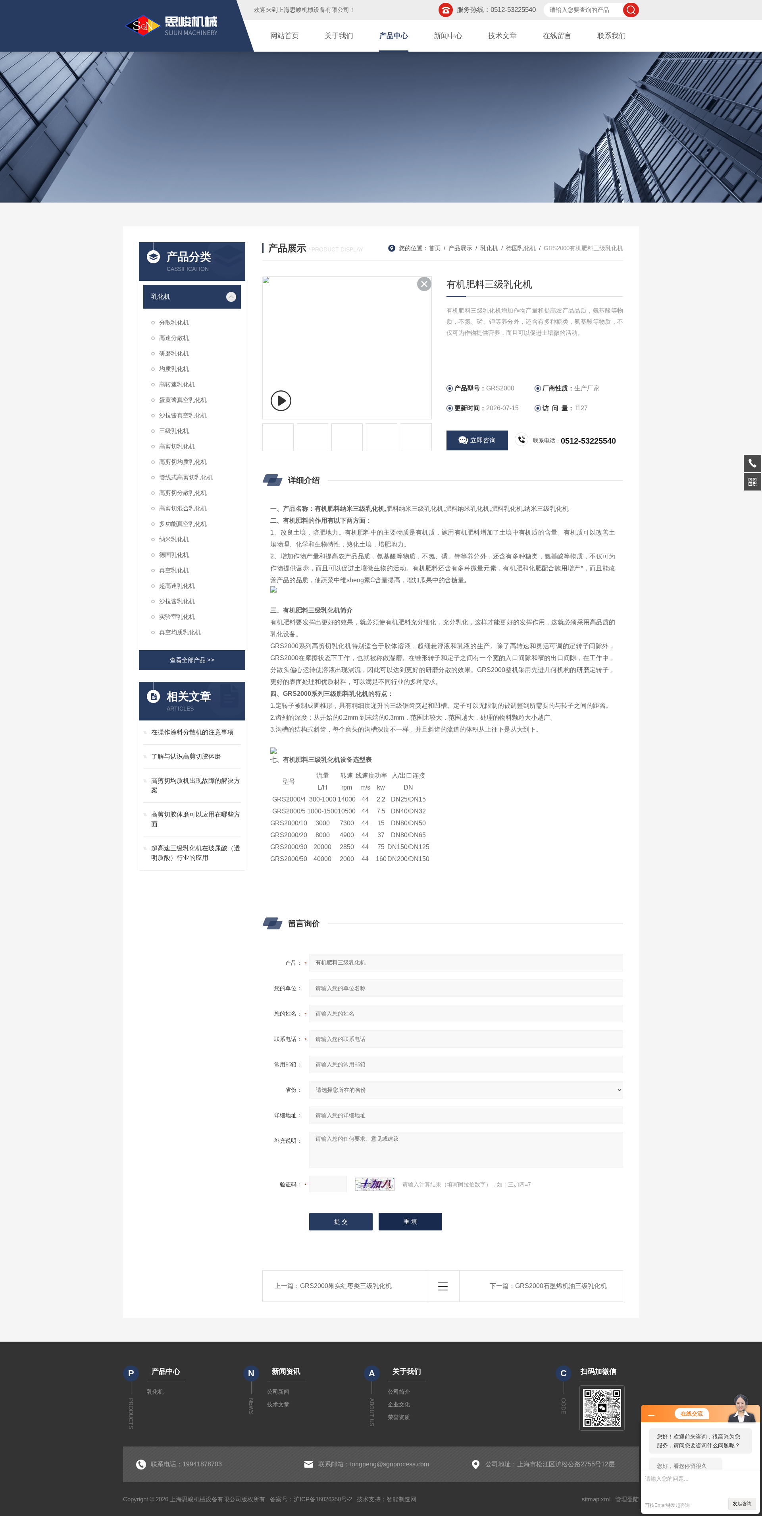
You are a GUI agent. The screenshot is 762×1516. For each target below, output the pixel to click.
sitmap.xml (596, 1499)
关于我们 (339, 36)
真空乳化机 (174, 570)
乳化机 (160, 296)
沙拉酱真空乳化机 (183, 415)
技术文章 (502, 36)
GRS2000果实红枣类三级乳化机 (346, 1285)
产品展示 (460, 248)
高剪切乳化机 (177, 446)
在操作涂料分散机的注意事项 (192, 732)
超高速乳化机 (177, 585)
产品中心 (393, 36)
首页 (435, 248)
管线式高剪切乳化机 (186, 477)
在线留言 (557, 36)
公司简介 (399, 1392)
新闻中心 (448, 36)
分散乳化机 (174, 322)
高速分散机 (174, 337)
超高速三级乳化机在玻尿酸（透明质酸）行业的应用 (195, 853)
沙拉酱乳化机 (177, 601)
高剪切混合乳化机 (183, 508)
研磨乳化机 (174, 353)
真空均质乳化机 (180, 632)
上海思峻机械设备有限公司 (313, 9)
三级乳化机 (174, 430)
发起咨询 (742, 1503)
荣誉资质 (399, 1417)
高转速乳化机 (177, 384)
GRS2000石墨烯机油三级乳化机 (561, 1285)
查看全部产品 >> (192, 660)
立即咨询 (483, 440)
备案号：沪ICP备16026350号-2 (311, 1499)
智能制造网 (401, 1499)
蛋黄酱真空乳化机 (183, 399)
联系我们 (611, 36)
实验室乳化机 (177, 616)
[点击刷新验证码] (374, 1184)
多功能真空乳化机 (183, 523)
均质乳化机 (174, 368)
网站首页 (284, 36)
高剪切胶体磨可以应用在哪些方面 (195, 819)
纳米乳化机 (174, 539)
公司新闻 (278, 1392)
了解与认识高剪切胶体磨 (186, 756)
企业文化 (399, 1404)
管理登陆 (627, 1499)
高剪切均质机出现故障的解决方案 (195, 785)
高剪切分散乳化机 (183, 492)
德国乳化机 (174, 554)
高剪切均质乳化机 (183, 461)
